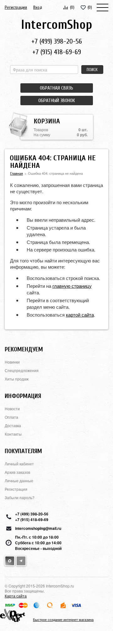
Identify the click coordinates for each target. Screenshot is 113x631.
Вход (37, 7)
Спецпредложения (22, 370)
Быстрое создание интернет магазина (63, 619)
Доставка (13, 425)
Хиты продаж (17, 378)
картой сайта (80, 314)
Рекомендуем (24, 349)
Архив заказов (17, 472)
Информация (23, 396)
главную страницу (72, 285)
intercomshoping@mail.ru (38, 528)
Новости (12, 408)
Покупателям (23, 451)
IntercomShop (56, 25)
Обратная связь (56, 88)
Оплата (11, 417)
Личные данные (19, 480)
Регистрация (16, 7)
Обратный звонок (56, 100)
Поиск (92, 69)
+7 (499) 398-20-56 (56, 41)
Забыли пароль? (20, 497)
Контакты (13, 434)
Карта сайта (16, 595)
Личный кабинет (19, 463)
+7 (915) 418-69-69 (56, 52)
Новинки (12, 362)
